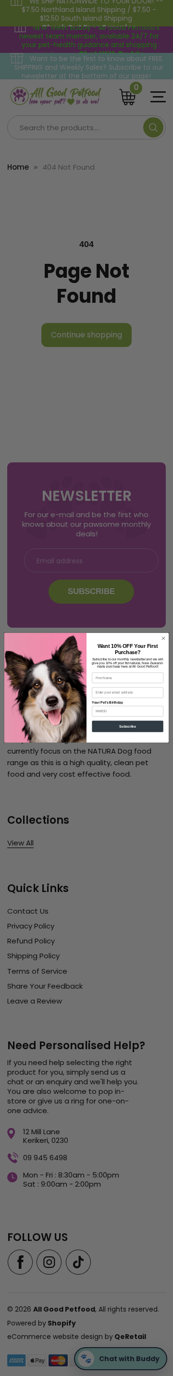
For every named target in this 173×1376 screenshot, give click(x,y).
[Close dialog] (163, 638)
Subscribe (127, 726)
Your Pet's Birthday (107, 703)
